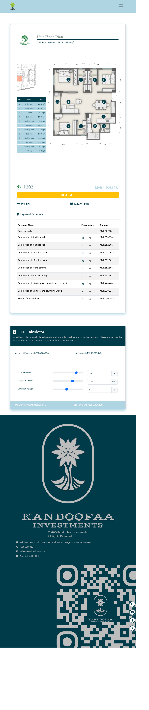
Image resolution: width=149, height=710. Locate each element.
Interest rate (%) (26, 388)
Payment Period (26, 380)
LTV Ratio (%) (24, 372)
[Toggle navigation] (121, 6)
